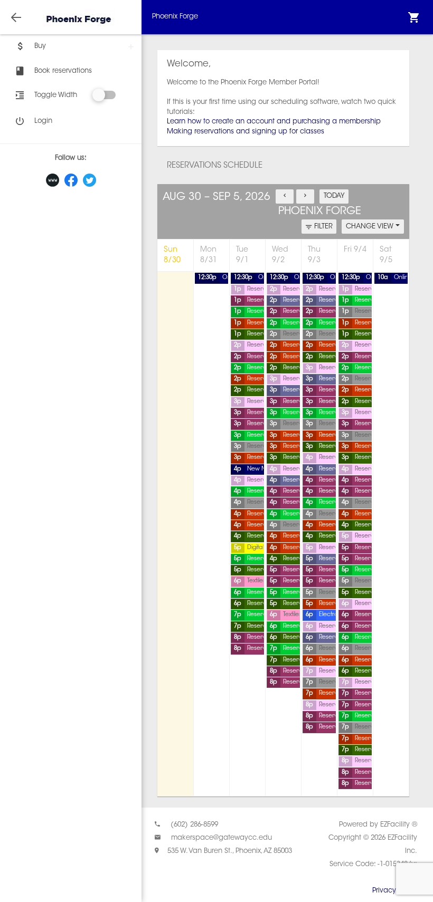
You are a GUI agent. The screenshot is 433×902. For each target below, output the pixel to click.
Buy (40, 46)
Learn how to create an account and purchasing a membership (274, 121)
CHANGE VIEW (371, 226)
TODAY (334, 196)
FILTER (323, 226)
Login (43, 121)
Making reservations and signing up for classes (245, 131)
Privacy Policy (394, 890)
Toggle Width (55, 95)
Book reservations (63, 71)
